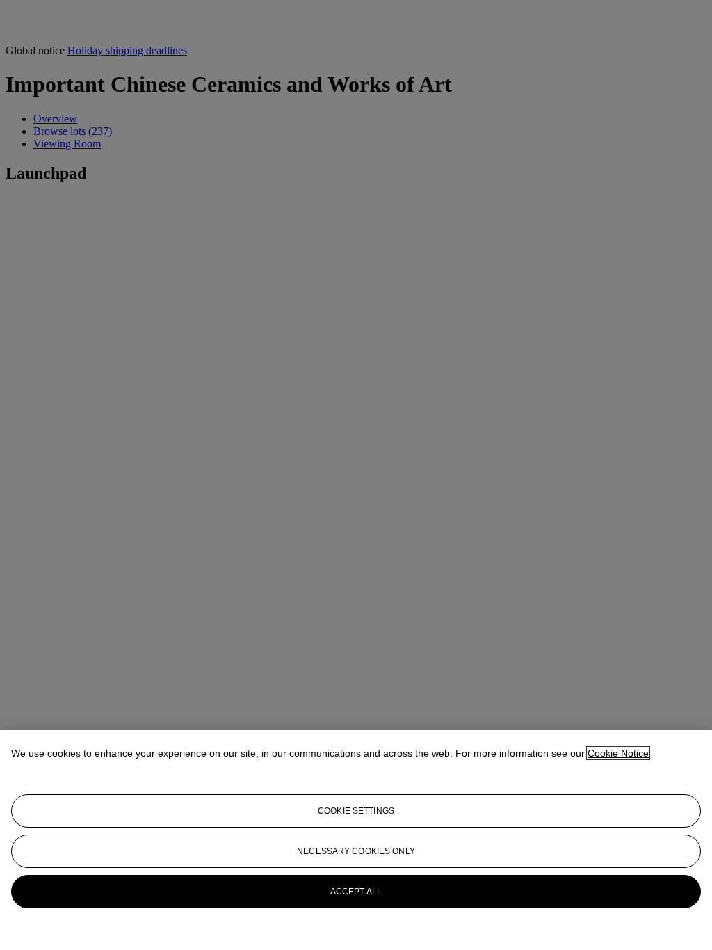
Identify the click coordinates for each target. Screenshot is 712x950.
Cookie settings (356, 811)
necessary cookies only (356, 851)
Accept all (356, 891)
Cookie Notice (618, 753)
